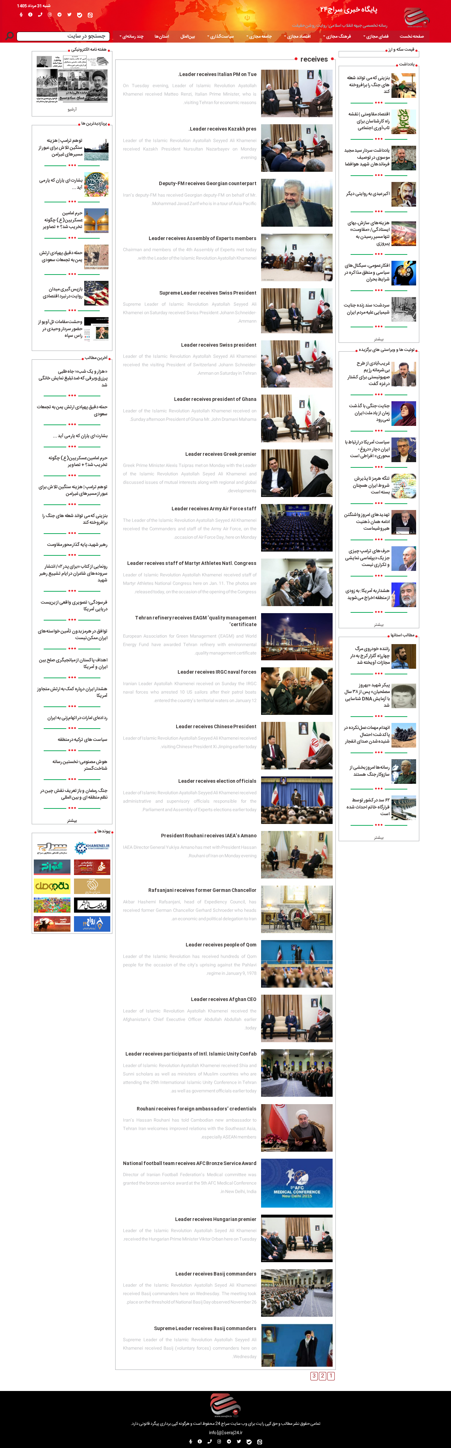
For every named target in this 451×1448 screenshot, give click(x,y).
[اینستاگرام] (50, 15)
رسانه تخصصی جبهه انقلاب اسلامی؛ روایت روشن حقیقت (340, 26)
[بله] (79, 15)
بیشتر (379, 339)
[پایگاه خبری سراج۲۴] (416, 16)
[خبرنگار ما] (21, 15)
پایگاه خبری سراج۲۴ (348, 9)
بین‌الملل (187, 36)
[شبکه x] (69, 15)
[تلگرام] (59, 15)
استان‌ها (162, 36)
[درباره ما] (30, 15)
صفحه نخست (412, 36)
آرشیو (72, 109)
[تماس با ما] (40, 15)
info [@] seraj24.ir (225, 1432)
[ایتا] (90, 15)
